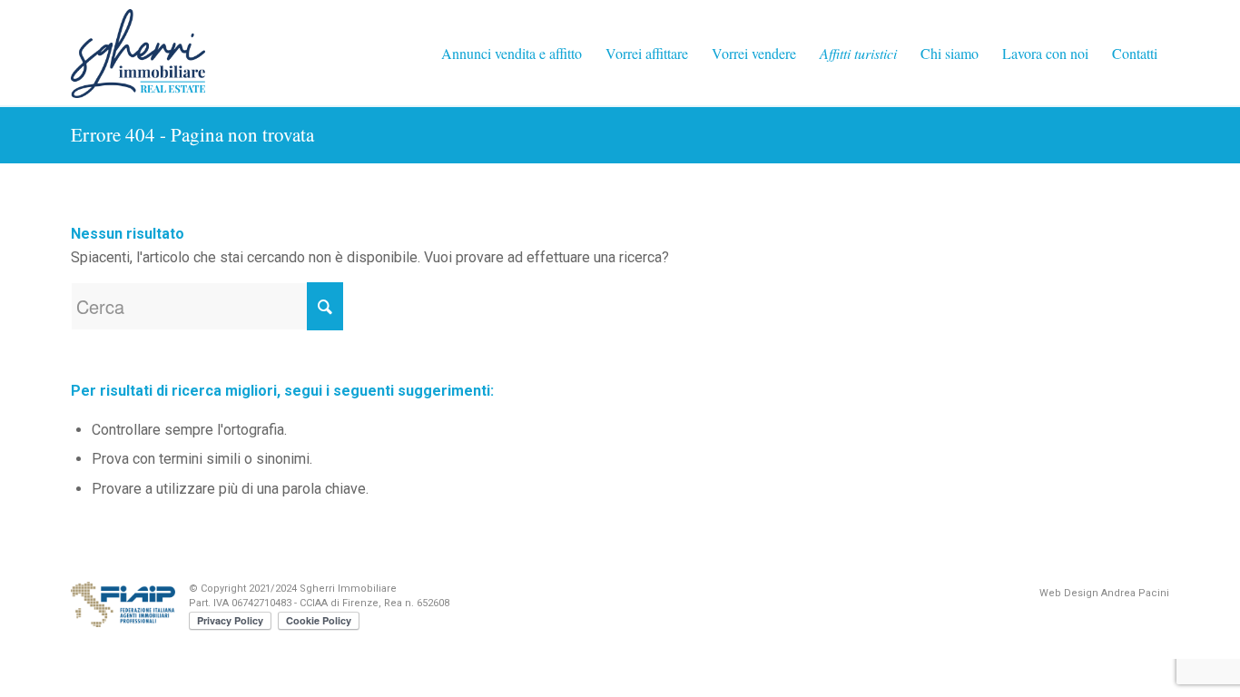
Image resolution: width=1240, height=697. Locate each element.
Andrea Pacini (1135, 593)
